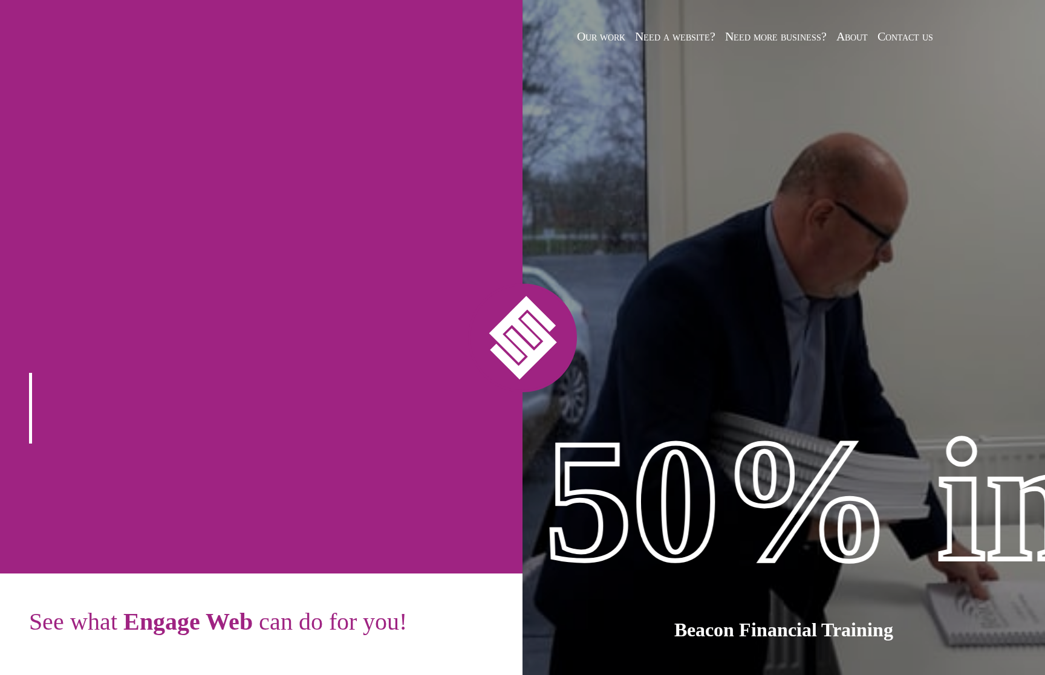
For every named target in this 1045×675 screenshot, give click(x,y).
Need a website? (675, 36)
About (852, 36)
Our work (601, 36)
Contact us (905, 36)
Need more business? (776, 36)
